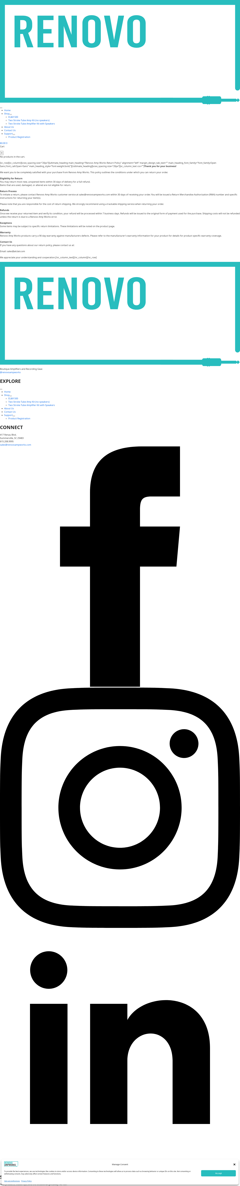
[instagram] (120, 927)
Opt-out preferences (12, 1181)
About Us (9, 127)
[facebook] (120, 685)
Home (7, 110)
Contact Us (10, 130)
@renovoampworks (10, 372)
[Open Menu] (1, 107)
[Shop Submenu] (11, 114)
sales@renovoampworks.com (15, 444)
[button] (234, 1164)
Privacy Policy (26, 1181)
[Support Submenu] (14, 134)
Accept (218, 1173)
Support (8, 133)
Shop (7, 113)
